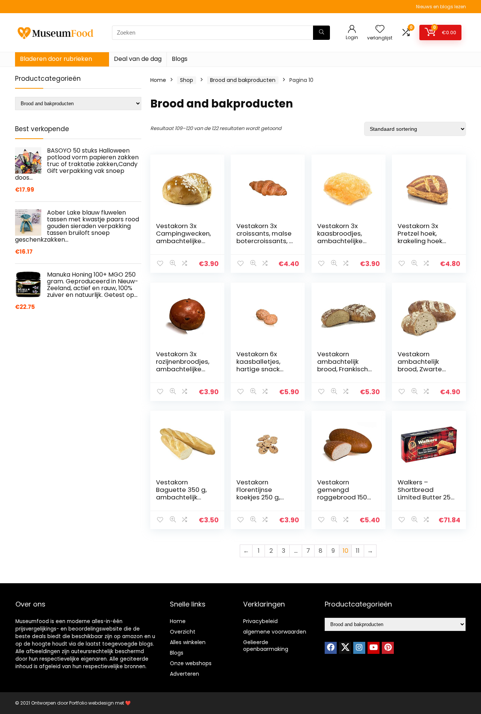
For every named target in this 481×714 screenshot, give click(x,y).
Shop (186, 80)
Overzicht (182, 631)
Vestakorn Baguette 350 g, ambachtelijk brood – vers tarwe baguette (181, 497)
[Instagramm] (359, 648)
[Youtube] (374, 648)
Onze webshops (191, 663)
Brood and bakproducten (242, 80)
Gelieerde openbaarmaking (265, 645)
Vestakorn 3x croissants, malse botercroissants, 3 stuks (264, 237)
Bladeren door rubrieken (56, 58)
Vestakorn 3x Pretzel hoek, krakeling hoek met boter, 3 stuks (426, 237)
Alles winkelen (188, 642)
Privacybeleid (260, 621)
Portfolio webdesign (91, 703)
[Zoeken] (321, 33)
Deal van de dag (138, 58)
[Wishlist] (379, 29)
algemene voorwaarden (274, 631)
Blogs (180, 58)
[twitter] (345, 648)
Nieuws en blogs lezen (441, 6)
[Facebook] (331, 648)
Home (158, 80)
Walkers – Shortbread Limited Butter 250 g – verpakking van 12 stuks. (426, 497)
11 (358, 550)
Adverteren (184, 674)
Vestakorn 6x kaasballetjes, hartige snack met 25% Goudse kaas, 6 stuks (263, 369)
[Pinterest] (388, 648)
